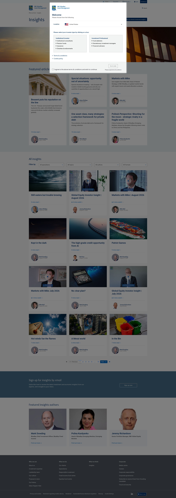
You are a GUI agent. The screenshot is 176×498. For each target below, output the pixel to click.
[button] (88, 56)
